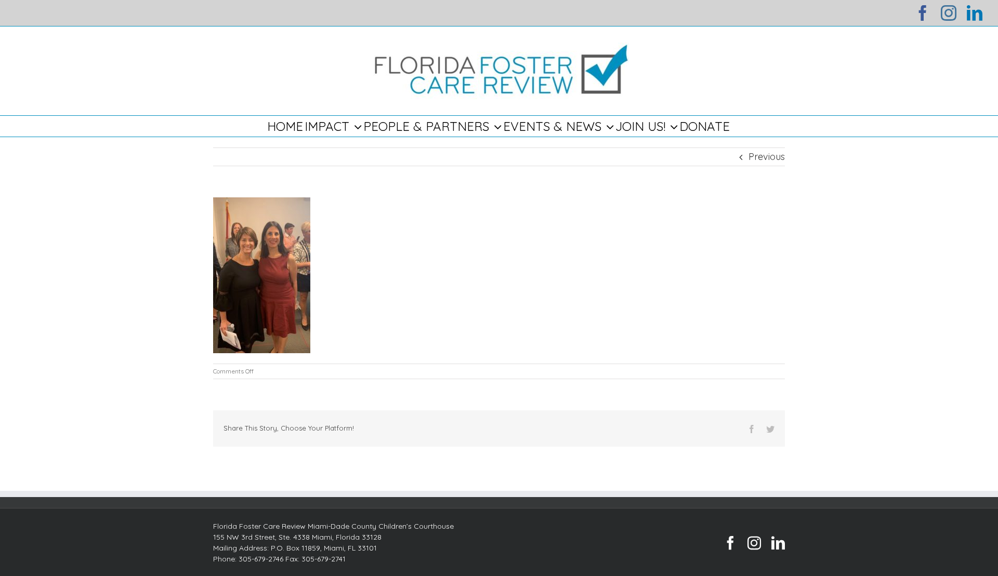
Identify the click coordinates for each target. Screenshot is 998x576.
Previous (766, 157)
